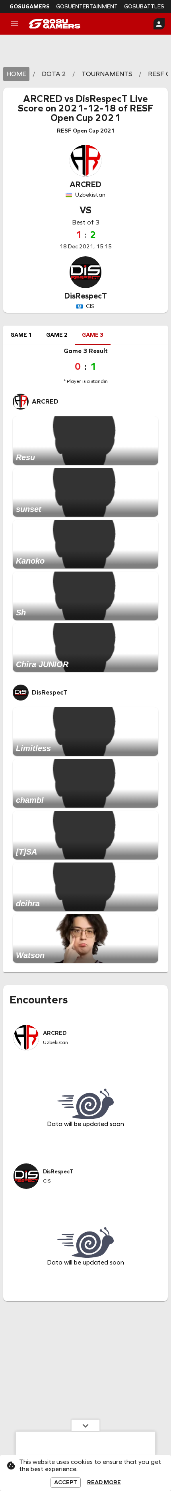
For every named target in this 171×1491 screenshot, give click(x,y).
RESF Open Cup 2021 (102, 113)
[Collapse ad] (85, 1425)
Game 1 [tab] (21, 335)
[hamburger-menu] (14, 24)
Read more (104, 1482)
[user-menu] (159, 23)
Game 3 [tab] (92, 335)
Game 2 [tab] (57, 335)
